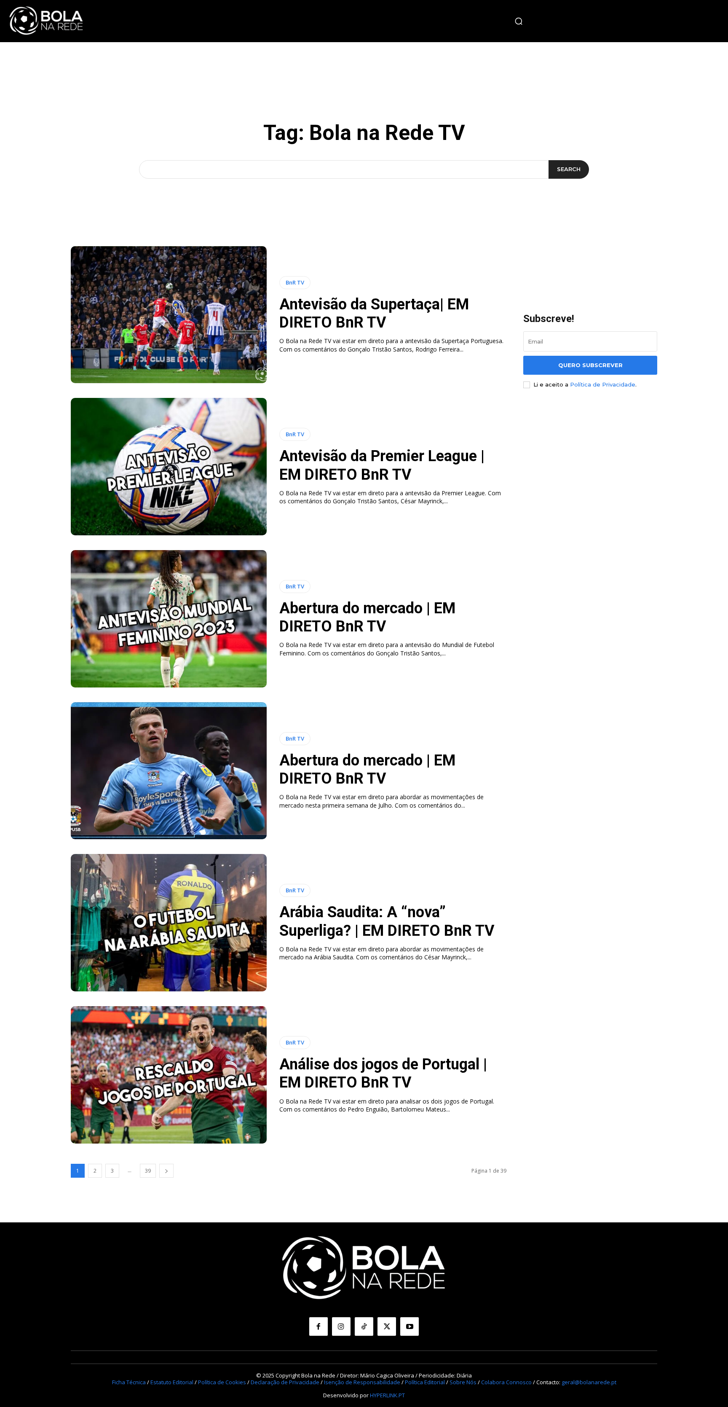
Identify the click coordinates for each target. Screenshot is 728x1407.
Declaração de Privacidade (285, 1382)
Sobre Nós (463, 1382)
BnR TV (295, 282)
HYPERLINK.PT (387, 1395)
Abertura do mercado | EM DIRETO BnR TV (367, 617)
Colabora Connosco (506, 1382)
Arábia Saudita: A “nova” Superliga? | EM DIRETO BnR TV (387, 921)
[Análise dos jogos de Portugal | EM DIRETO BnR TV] (169, 1075)
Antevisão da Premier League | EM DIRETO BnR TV (381, 465)
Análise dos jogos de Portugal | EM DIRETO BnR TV (383, 1073)
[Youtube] (409, 1326)
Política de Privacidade (602, 384)
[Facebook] (318, 1326)
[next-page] (166, 1171)
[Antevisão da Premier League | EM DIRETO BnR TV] (169, 466)
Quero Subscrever (590, 365)
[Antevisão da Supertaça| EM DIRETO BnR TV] (169, 315)
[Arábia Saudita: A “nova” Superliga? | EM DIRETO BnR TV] (169, 922)
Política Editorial (425, 1382)
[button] (518, 21)
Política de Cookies (222, 1382)
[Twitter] (386, 1326)
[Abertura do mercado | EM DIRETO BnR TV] (169, 618)
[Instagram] (341, 1326)
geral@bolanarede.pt (589, 1382)
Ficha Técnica (129, 1382)
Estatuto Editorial (171, 1382)
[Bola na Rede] (46, 21)
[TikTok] (364, 1326)
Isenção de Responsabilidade (362, 1382)
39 (148, 1170)
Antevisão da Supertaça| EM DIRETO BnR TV (374, 313)
